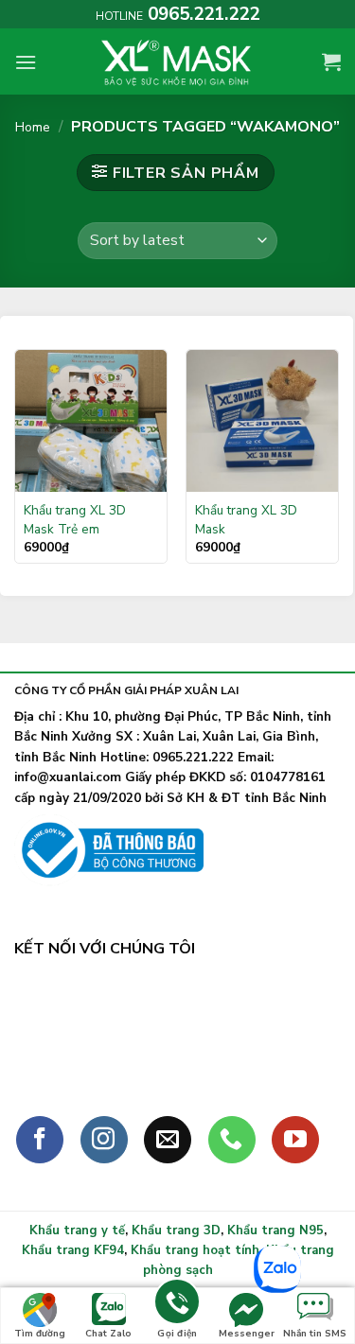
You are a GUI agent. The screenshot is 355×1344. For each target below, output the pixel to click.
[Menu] (25, 62)
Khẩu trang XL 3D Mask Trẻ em (75, 519)
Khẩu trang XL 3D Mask (246, 519)
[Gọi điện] (177, 1305)
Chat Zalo (108, 1333)
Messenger (247, 1333)
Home (32, 127)
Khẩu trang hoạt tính (195, 1250)
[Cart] (331, 61)
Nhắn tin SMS (314, 1333)
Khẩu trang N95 (275, 1230)
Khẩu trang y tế (77, 1230)
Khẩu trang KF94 (73, 1250)
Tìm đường (39, 1333)
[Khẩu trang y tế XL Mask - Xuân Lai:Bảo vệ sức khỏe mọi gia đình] (178, 61)
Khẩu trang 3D (176, 1230)
